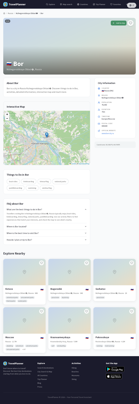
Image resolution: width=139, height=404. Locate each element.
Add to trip (120, 23)
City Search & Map (44, 371)
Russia (10, 13)
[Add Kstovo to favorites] (41, 262)
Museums (75, 375)
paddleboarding (15, 188)
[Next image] (131, 46)
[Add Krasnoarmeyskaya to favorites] (86, 311)
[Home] (4, 13)
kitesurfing (44, 181)
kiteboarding (28, 181)
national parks (60, 181)
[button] (46, 135)
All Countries (42, 375)
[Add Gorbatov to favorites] (131, 262)
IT (133, 5)
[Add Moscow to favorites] (41, 311)
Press (39, 387)
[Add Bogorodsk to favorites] (86, 262)
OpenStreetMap (83, 164)
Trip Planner (42, 379)
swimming (32, 188)
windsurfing (47, 188)
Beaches (75, 371)
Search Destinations (45, 368)
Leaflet (73, 164)
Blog (39, 383)
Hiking (74, 368)
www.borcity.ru (108, 133)
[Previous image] (7, 46)
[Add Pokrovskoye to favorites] (131, 311)
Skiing (74, 379)
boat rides (13, 181)
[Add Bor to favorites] (131, 23)
